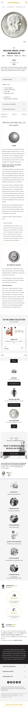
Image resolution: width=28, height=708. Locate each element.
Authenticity (4, 114)
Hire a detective (14, 405)
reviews (7, 468)
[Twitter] (11, 682)
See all (14, 361)
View (14, 426)
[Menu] (12, 472)
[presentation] (3, 42)
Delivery (14, 114)
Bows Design (9, 697)
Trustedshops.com (18, 466)
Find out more (14, 453)
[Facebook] (8, 682)
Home (3, 6)
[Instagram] (17, 682)
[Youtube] (19, 682)
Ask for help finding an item (14, 704)
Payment (23, 114)
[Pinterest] (14, 682)
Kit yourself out (14, 383)
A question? (3, 116)
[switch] (9, 475)
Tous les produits (10, 6)
